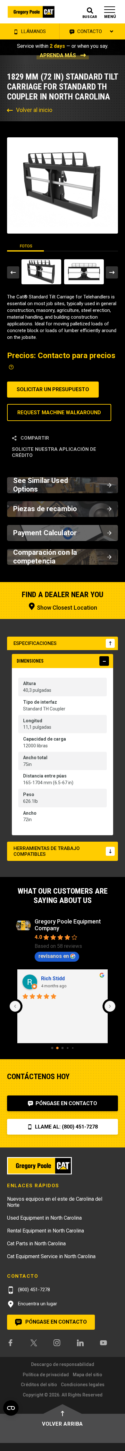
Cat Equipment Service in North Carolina (51, 1256)
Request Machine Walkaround (59, 412)
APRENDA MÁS (58, 55)
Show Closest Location (66, 607)
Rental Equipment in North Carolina (45, 1231)
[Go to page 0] (52, 1048)
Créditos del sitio (39, 1384)
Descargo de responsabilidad (62, 1364)
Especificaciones (34, 643)
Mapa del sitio (87, 1374)
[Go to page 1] (57, 1048)
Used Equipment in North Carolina (44, 1218)
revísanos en (53, 956)
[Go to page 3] (67, 1048)
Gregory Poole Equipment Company (68, 925)
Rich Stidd (53, 978)
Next (112, 272)
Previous (13, 272)
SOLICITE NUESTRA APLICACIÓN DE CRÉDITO (54, 452)
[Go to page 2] (63, 1048)
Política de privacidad (46, 1374)
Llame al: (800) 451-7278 (66, 1127)
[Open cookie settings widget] (11, 1408)
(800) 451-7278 (33, 1289)
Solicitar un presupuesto (53, 389)
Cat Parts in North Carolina (36, 1244)
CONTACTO (89, 31)
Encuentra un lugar (37, 1304)
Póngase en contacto (65, 1103)
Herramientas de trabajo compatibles (46, 851)
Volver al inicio (34, 110)
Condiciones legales (82, 1384)
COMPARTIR (34, 438)
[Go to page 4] (72, 1048)
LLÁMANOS (33, 31)
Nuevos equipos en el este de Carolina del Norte (54, 1202)
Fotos (26, 246)
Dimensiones (30, 661)
